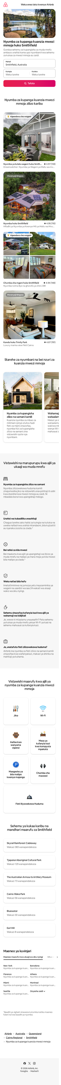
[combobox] (29, 64)
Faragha (24, 1071)
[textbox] (16, 74)
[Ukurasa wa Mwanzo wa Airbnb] (5, 4)
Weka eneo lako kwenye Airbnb (37, 4)
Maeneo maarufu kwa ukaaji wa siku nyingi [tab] (23, 957)
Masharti (34, 1071)
